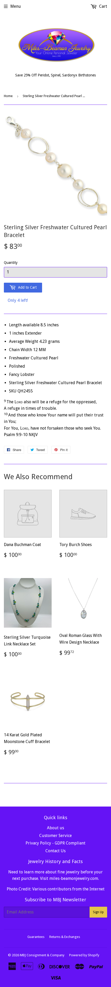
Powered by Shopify (84, 955)
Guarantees (35, 937)
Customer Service (55, 835)
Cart (102, 6)
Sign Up (98, 912)
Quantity (11, 262)
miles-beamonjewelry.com (73, 878)
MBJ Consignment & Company (42, 955)
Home (8, 96)
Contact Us (55, 850)
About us (55, 827)
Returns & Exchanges (64, 937)
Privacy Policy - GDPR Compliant (55, 843)
